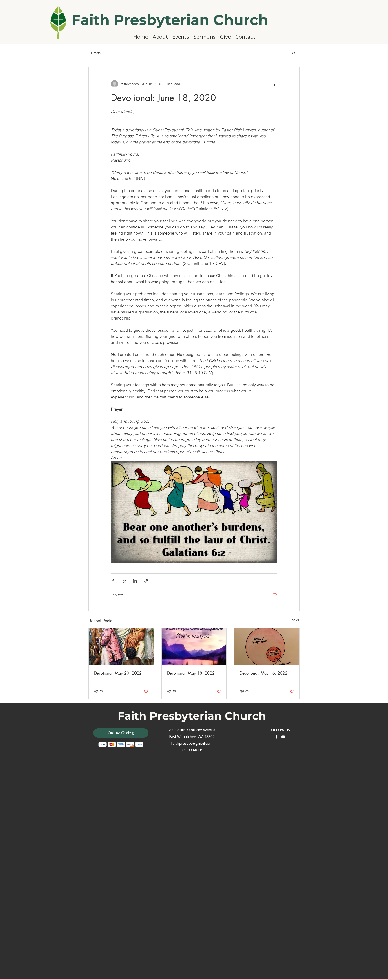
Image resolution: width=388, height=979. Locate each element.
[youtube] (283, 737)
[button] (294, 53)
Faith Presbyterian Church (169, 20)
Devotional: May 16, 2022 (263, 673)
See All (295, 620)
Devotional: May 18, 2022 (191, 673)
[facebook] (276, 737)
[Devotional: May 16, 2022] (266, 646)
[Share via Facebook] (113, 581)
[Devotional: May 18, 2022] (194, 646)
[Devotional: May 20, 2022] (121, 646)
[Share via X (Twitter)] (124, 581)
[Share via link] (146, 581)
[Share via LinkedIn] (135, 581)
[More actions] (274, 84)
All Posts (94, 53)
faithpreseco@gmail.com (191, 743)
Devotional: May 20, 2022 (118, 673)
